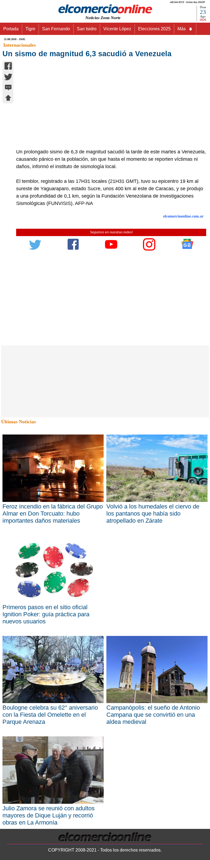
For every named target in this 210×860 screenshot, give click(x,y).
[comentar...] (8, 88)
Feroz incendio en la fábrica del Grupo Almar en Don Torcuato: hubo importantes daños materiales (52, 513)
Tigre (30, 28)
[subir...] (8, 98)
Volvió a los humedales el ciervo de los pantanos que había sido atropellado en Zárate (152, 513)
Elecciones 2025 (154, 28)
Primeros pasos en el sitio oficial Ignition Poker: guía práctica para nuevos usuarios (45, 614)
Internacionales (19, 45)
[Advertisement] (108, 107)
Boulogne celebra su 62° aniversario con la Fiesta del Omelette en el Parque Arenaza (50, 714)
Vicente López (117, 28)
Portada (11, 28)
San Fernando (56, 28)
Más (181, 28)
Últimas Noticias (18, 421)
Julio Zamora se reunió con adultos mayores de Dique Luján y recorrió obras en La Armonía (48, 815)
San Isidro (87, 28)
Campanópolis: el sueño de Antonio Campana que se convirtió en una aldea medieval (153, 714)
